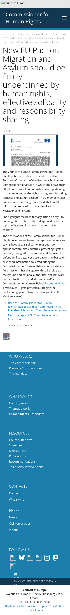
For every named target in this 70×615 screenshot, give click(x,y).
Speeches (15, 445)
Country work (18, 403)
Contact (39, 610)
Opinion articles (20, 523)
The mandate (18, 373)
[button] (35, 4)
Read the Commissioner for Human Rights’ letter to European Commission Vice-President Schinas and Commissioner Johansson (37, 306)
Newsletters (17, 451)
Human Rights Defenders (26, 414)
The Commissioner (22, 363)
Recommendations (22, 461)
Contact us (16, 493)
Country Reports (20, 440)
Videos (13, 530)
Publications (17, 456)
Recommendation (55, 283)
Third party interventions (26, 467)
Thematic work (19, 408)
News (13, 517)
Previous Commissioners (26, 368)
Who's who (16, 499)
